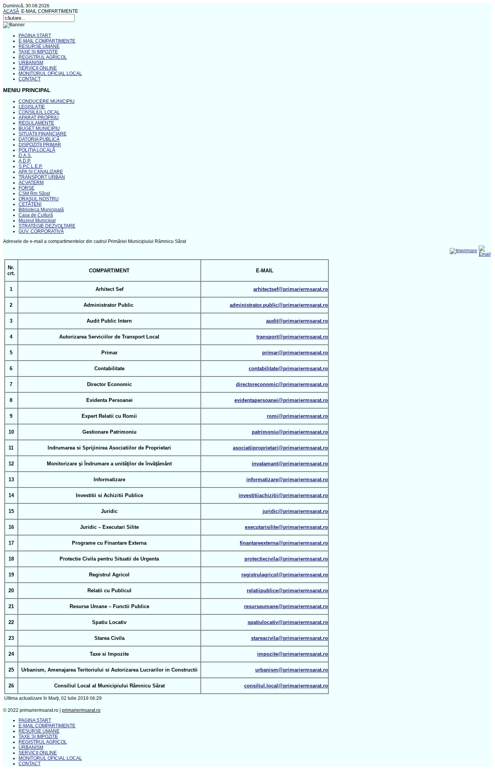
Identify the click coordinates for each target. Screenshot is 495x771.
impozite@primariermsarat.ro (292, 654)
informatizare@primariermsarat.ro (287, 479)
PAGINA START (35, 35)
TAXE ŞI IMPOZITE (38, 52)
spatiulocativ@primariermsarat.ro (288, 622)
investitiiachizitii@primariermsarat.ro (283, 495)
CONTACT (30, 79)
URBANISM (31, 62)
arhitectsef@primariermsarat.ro (290, 289)
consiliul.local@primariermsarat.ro (286, 686)
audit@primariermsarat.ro (297, 321)
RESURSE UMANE (39, 46)
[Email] (485, 254)
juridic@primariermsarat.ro (295, 511)
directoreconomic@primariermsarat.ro (282, 384)
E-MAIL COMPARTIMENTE (47, 41)
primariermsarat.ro (81, 710)
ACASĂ (11, 11)
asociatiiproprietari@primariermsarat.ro (280, 448)
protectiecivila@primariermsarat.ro (286, 559)
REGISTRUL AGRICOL (43, 57)
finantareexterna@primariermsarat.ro (284, 543)
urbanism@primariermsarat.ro (291, 670)
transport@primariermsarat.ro (292, 337)
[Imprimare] (463, 250)
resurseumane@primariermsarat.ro (286, 606)
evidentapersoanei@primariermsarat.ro (281, 400)
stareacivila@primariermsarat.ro (289, 638)
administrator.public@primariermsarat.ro (279, 305)
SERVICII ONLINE (38, 68)
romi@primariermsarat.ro (297, 416)
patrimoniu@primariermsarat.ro (290, 432)
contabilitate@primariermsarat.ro (288, 368)
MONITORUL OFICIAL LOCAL (50, 73)
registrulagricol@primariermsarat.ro (284, 575)
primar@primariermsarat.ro (295, 353)
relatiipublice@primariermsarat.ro (287, 590)
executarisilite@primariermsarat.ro (286, 527)
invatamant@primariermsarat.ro (290, 464)
